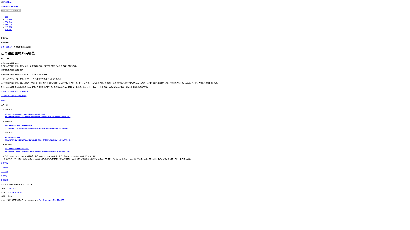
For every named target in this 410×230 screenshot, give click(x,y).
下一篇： (4, 96)
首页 (7, 17)
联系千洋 (8, 30)
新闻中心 (9, 47)
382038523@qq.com (15, 192)
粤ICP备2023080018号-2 (47, 200)
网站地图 (60, 200)
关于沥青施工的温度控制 (17, 96)
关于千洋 (8, 27)
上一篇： (4, 91)
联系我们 (4, 180)
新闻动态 (8, 25)
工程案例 (8, 19)
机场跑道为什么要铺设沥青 (18, 91)
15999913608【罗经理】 (10, 6)
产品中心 (8, 22)
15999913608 (11, 188)
